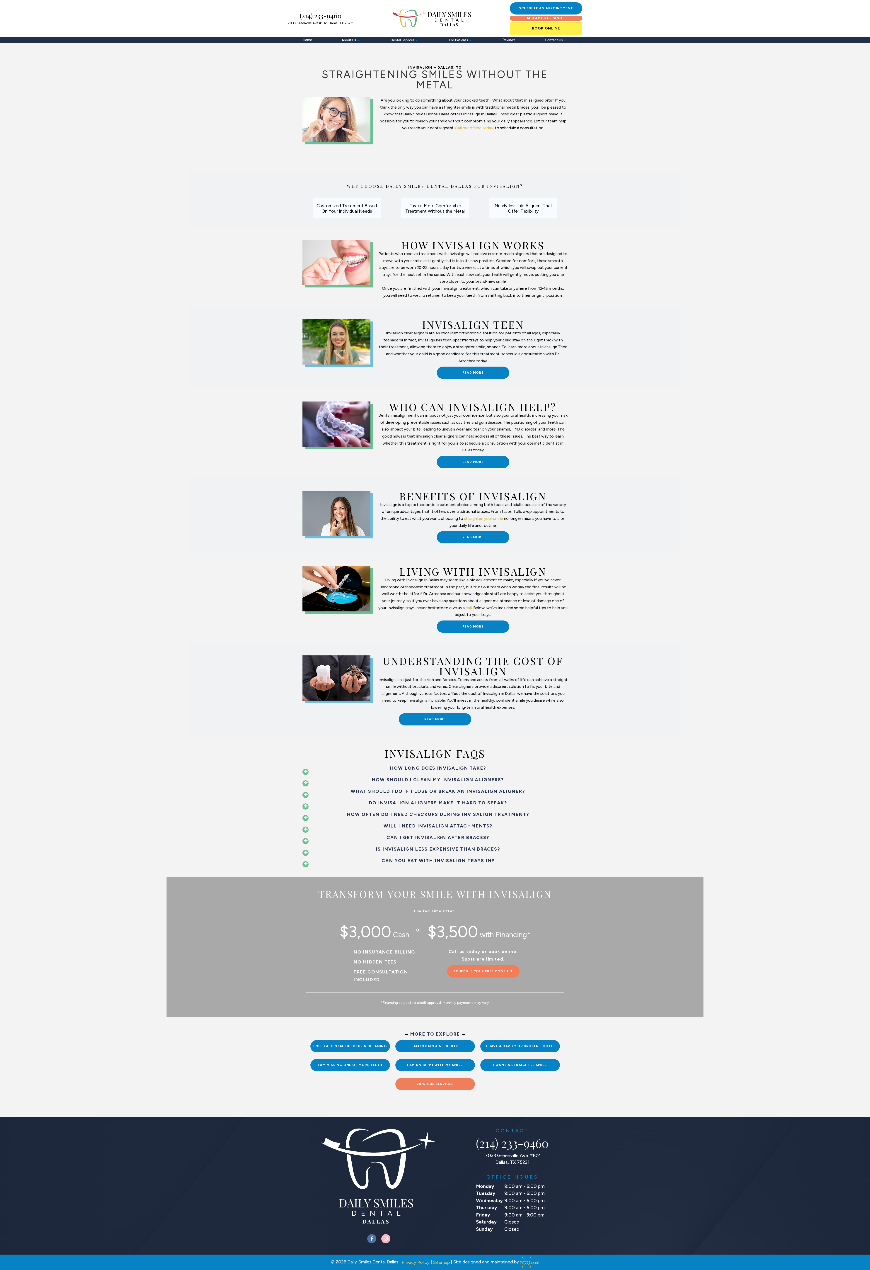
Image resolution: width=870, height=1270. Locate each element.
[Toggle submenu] (358, 40)
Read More (473, 373)
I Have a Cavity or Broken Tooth (520, 1046)
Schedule (546, 8)
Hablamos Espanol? (546, 18)
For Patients (458, 40)
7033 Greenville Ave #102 (321, 23)
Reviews (509, 40)
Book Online (546, 28)
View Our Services (435, 1084)
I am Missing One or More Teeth (350, 1065)
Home (307, 40)
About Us (349, 40)
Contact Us (554, 40)
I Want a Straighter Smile (520, 1065)
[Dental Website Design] (529, 1262)
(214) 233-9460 (321, 15)
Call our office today (474, 127)
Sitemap (441, 1262)
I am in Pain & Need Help (435, 1046)
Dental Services (402, 40)
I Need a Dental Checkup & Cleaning (350, 1046)
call (469, 607)
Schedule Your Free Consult (483, 971)
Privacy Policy (416, 1262)
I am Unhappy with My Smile (435, 1065)
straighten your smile (483, 518)
